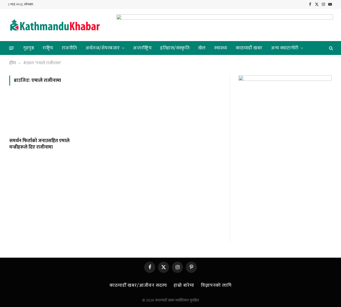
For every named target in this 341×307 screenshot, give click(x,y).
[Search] (330, 48)
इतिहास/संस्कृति (174, 48)
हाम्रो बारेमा (184, 285)
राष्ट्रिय (48, 48)
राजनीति (69, 48)
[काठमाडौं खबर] (54, 25)
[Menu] (11, 48)
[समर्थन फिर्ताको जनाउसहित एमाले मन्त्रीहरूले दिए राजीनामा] (42, 114)
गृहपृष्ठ (28, 48)
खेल (202, 48)
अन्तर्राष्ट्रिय (142, 48)
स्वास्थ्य (220, 48)
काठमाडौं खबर (249, 48)
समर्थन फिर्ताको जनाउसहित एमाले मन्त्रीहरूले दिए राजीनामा (39, 144)
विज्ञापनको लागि (216, 285)
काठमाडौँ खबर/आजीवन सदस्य (138, 285)
